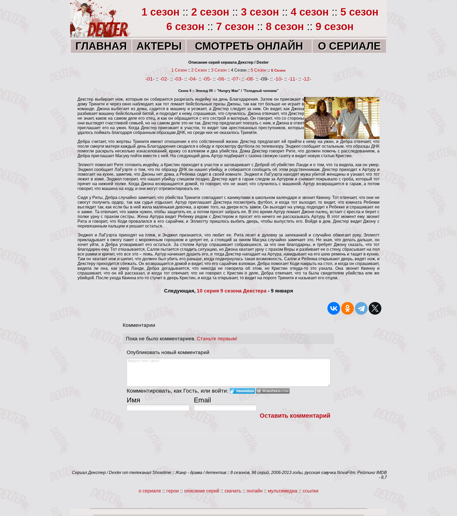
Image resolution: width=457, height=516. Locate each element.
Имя (133, 400)
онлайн (255, 491)
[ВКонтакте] (333, 308)
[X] (375, 308)
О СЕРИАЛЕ (349, 46)
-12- (306, 79)
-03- (178, 79)
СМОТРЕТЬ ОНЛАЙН (249, 46)
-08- (249, 79)
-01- (149, 79)
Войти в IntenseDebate (242, 391)
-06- (221, 79)
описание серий (201, 491)
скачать (234, 491)
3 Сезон (219, 70)
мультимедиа (282, 491)
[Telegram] (361, 308)
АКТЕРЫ (159, 46)
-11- (292, 79)
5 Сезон (258, 70)
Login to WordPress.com (273, 391)
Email (202, 400)
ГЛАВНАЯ (101, 46)
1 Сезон (179, 70)
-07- (235, 79)
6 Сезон (278, 70)
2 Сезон (199, 70)
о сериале (150, 491)
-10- (278, 79)
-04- (192, 79)
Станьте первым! (217, 338)
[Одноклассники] (347, 308)
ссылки (310, 491)
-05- (207, 79)
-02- (164, 79)
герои (172, 491)
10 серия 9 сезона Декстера (232, 291)
